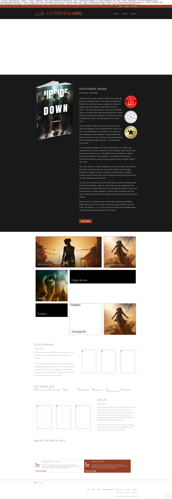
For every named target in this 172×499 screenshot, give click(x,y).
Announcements (108, 489)
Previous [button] (77, 362)
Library (116, 14)
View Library (41, 63)
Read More (85, 221)
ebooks (125, 14)
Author (134, 6)
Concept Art (119, 489)
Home (120, 6)
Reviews (133, 14)
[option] (89, 361)
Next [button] (139, 362)
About (127, 6)
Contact (128, 489)
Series (93, 489)
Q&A (88, 489)
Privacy (135, 489)
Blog (99, 489)
